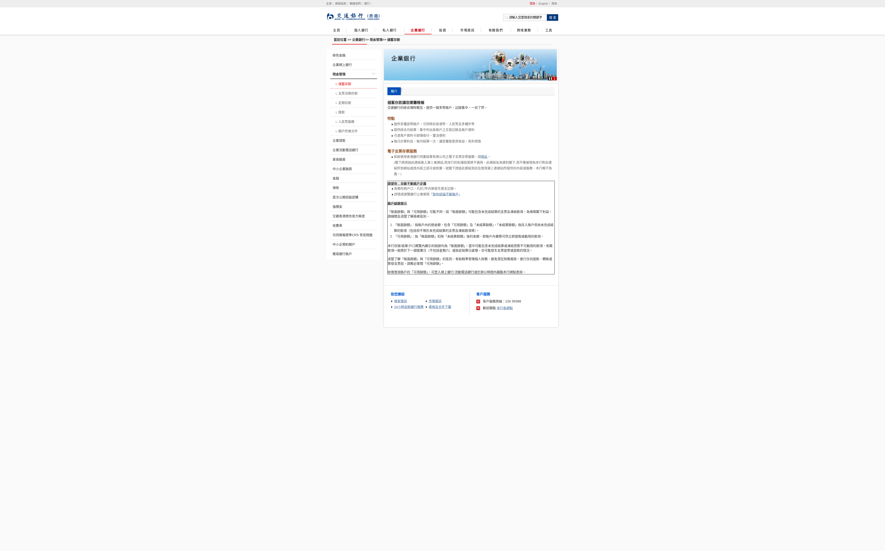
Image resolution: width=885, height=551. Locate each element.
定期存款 (343, 103)
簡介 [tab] (394, 91)
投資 (442, 30)
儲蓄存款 (393, 39)
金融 (336, 178)
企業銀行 (418, 30)
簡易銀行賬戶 (342, 254)
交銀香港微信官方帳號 (349, 216)
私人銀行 (390, 30)
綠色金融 (339, 55)
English (543, 3)
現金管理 (376, 39)
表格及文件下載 (440, 307)
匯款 (340, 112)
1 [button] (554, 78)
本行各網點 (505, 308)
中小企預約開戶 (344, 244)
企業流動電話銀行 (345, 150)
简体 (554, 3)
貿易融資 (339, 159)
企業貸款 (339, 140)
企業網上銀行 (342, 65)
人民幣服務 (344, 122)
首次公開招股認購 (345, 197)
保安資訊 (400, 301)
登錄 (532, 3)
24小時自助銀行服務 (409, 307)
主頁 (336, 30)
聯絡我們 (355, 3)
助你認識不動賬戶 (446, 194)
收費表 (337, 225)
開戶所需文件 (346, 131)
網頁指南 (340, 3)
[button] (550, 78)
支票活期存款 (346, 93)
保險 (336, 188)
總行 (367, 3)
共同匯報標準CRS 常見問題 (352, 235)
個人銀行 (361, 30)
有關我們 (496, 30)
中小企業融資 (342, 169)
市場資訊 (467, 30)
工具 (548, 30)
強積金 (337, 206)
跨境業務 (524, 30)
